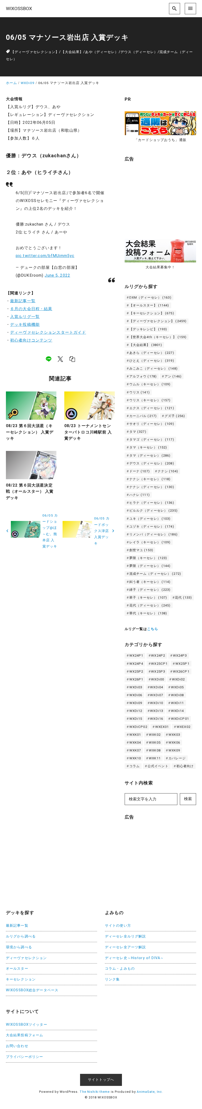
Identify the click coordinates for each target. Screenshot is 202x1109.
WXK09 (174, 750)
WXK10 (135, 758)
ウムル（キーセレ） (150, 384)
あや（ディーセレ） (101, 52)
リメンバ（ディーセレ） (153, 534)
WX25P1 (182, 663)
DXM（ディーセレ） (150, 297)
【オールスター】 (149, 305)
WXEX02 (183, 727)
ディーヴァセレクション (26, 958)
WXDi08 (177, 695)
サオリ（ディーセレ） (151, 424)
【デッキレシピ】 (148, 329)
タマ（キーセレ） (148, 447)
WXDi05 (177, 687)
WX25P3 (158, 671)
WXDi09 (135, 703)
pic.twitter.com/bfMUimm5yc (45, 255)
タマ (137, 431)
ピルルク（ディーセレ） (153, 510)
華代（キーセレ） (148, 613)
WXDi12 (135, 711)
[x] (60, 358)
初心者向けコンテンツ (31, 340)
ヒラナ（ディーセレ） (151, 502)
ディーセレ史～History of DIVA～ (134, 958)
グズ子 (175, 416)
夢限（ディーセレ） (150, 566)
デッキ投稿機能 (25, 324)
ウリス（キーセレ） (150, 400)
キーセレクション (21, 979)
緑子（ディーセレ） (150, 589)
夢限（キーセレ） (148, 558)
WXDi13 (156, 711)
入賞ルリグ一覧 (25, 316)
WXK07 (135, 750)
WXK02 (155, 734)
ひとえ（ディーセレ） (151, 360)
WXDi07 (156, 695)
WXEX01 (162, 727)
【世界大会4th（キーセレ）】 (158, 337)
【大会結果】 (72, 52)
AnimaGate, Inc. (150, 1092)
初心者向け (185, 766)
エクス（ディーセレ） (151, 408)
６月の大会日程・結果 (31, 308)
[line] (48, 358)
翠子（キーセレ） (148, 597)
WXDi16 (156, 718)
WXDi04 (156, 687)
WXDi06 (135, 695)
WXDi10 (156, 703)
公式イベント (158, 766)
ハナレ (139, 495)
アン (173, 376)
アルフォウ (143, 376)
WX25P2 (136, 671)
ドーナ (139, 471)
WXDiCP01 (180, 718)
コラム (134, 766)
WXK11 (155, 758)
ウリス (139, 392)
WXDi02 (178, 679)
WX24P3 (180, 655)
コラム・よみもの (120, 968)
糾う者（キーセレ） (150, 582)
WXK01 (135, 734)
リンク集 (112, 979)
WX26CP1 (181, 671)
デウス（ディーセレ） (139, 52)
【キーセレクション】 (151, 313)
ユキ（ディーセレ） (150, 518)
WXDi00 (157, 679)
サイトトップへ (101, 1080)
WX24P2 (158, 655)
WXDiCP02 (138, 727)
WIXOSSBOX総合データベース (32, 990)
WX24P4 (136, 663)
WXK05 (155, 742)
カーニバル (143, 416)
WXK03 (174, 734)
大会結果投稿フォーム (24, 1035)
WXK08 (155, 750)
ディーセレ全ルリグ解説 (125, 936)
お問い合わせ (17, 1046)
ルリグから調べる (21, 936)
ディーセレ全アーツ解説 (125, 947)
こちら (152, 629)
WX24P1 (136, 655)
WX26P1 (136, 679)
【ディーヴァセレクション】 (35, 52)
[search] (174, 8)
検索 (188, 798)
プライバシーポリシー (24, 1057)
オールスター (17, 968)
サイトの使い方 (118, 925)
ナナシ (168, 471)
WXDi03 (135, 687)
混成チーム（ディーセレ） (155, 574)
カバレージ (177, 758)
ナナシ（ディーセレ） (151, 487)
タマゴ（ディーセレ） (151, 439)
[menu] (190, 8)
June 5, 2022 (57, 275)
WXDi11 (177, 703)
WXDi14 (177, 711)
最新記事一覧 (22, 301)
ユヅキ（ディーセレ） (151, 526)
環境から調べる (19, 947)
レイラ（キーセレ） (150, 542)
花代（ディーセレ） (150, 605)
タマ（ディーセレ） (150, 455)
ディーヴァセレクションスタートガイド (48, 332)
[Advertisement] (162, 198)
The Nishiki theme (95, 1092)
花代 (183, 597)
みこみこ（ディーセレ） (153, 368)
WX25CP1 (159, 663)
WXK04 (135, 742)
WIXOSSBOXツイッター (26, 1025)
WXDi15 (135, 718)
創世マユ (141, 550)
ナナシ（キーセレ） (150, 479)
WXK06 (174, 742)
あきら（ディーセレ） (151, 353)
